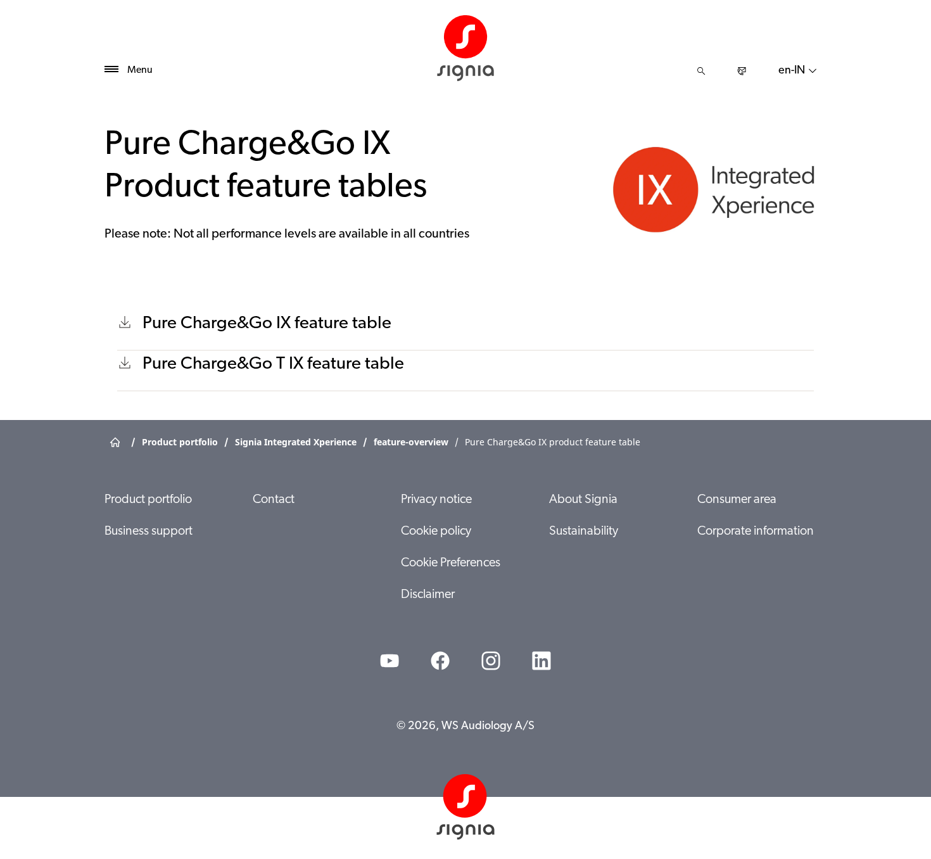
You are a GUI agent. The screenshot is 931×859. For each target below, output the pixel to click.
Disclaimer (428, 595)
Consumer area (736, 499)
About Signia (583, 499)
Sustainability (583, 531)
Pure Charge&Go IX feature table (266, 324)
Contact (273, 499)
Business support (148, 531)
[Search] (701, 71)
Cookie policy (436, 531)
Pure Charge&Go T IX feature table (273, 364)
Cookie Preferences (450, 563)
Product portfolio (148, 499)
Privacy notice (436, 499)
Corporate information (755, 531)
